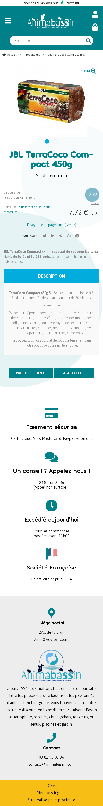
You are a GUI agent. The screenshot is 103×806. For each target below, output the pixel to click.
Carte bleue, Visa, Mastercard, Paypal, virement (51, 431)
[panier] (95, 27)
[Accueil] (51, 20)
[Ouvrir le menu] (12, 20)
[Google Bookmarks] (69, 235)
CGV (51, 785)
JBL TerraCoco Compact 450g (51, 160)
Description (51, 276)
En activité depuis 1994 (51, 571)
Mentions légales (51, 792)
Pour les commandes (52, 523)
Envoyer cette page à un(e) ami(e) (51, 225)
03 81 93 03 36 (51, 475)
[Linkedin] (52, 235)
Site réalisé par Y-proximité (51, 800)
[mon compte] (95, 14)
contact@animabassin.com (51, 764)
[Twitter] (44, 235)
